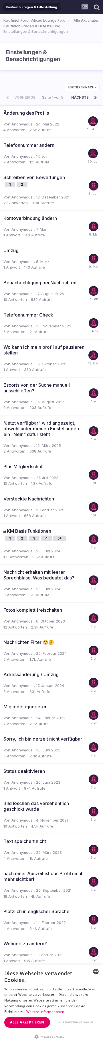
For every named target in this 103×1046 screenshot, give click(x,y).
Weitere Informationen (45, 1011)
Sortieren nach (81, 87)
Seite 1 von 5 (53, 97)
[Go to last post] (92, 128)
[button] (51, 1036)
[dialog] (51, 1005)
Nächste (80, 97)
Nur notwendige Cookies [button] (76, 1022)
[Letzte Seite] (96, 97)
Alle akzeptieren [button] (27, 1022)
